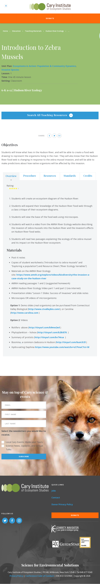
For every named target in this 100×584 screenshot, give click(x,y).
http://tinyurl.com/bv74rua (49, 337)
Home (5, 31)
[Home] (50, 11)
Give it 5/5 (18, 188)
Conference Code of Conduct (39, 576)
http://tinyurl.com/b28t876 (52, 332)
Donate (50, 18)
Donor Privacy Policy (62, 504)
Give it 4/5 (16, 188)
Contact (55, 497)
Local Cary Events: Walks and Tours (24, 442)
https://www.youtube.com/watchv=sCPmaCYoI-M (62, 347)
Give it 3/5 (14, 188)
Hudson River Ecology (55, 31)
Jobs (53, 490)
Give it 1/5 (10, 188)
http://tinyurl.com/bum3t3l (71, 342)
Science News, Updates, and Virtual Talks (24, 447)
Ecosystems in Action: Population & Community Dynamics (44, 66)
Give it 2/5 (12, 188)
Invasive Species (10, 69)
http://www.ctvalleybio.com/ (44, 309)
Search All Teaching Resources (47, 115)
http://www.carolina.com (24, 312)
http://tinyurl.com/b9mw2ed (44, 327)
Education (16, 31)
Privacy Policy (16, 576)
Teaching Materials (33, 31)
